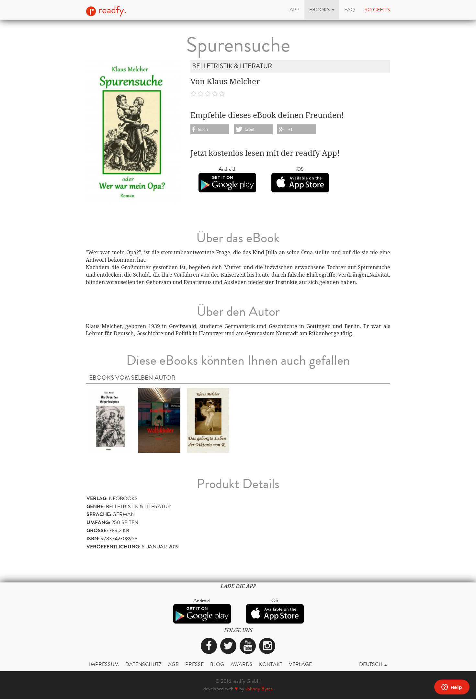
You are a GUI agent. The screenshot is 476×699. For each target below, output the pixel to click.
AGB (173, 664)
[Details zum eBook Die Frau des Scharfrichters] (110, 420)
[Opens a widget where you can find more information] (452, 688)
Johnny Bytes (259, 688)
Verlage (300, 664)
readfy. (111, 10)
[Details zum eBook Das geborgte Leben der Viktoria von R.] (208, 420)
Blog (217, 664)
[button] (321, 9)
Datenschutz (143, 664)
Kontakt (270, 664)
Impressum (104, 664)
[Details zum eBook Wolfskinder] (159, 420)
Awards (242, 664)
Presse (194, 664)
